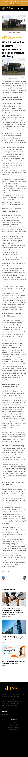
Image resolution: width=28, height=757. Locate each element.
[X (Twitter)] (4, 714)
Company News (7, 37)
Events (14, 723)
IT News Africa (6, 694)
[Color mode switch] (19, 8)
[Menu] (25, 8)
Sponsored (11, 38)
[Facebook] (2, 714)
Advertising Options (14, 727)
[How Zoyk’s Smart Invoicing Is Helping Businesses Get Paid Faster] (14, 652)
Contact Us (14, 729)
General (13, 37)
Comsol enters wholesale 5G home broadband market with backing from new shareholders (13, 638)
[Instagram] (7, 714)
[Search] (22, 8)
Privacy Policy (14, 725)
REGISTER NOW (14, 4)
